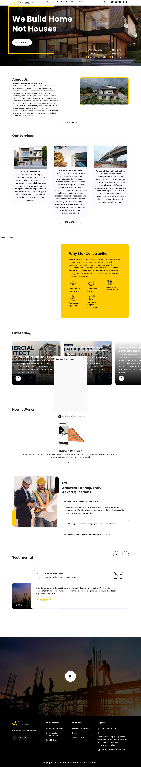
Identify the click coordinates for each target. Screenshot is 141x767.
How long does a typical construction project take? (89, 534)
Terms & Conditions (80, 728)
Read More (68, 122)
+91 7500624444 (118, 2)
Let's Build (29, 42)
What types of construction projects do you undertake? (91, 524)
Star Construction (69, 762)
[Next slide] (116, 554)
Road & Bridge (52, 740)
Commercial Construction (52, 734)
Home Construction (54, 728)
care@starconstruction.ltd (113, 749)
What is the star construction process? (84, 501)
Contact (75, 733)
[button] (16, 605)
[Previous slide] (125, 554)
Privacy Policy (78, 737)
